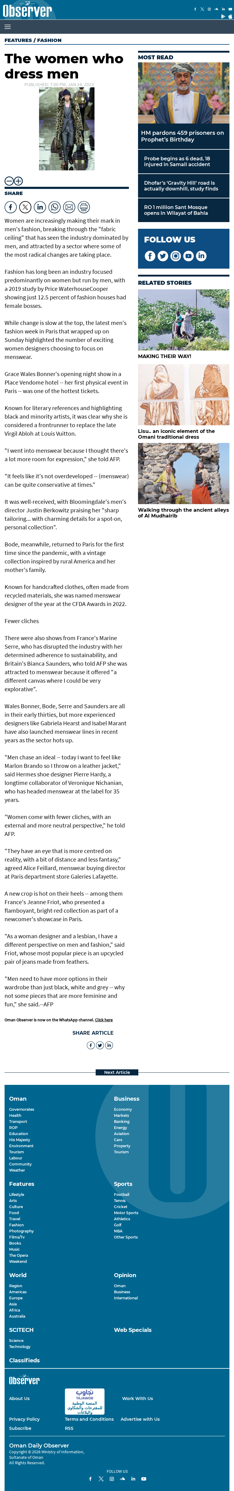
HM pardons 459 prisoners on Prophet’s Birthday (182, 136)
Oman (120, 1286)
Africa (14, 1310)
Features (18, 40)
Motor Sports (126, 1213)
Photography (21, 1231)
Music (14, 1249)
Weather (17, 1170)
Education (18, 1133)
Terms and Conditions (89, 1419)
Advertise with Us (140, 1419)
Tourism (16, 1152)
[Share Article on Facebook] (11, 205)
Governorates (21, 1109)
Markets (121, 1115)
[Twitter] (202, 9)
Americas (18, 1292)
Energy (120, 1127)
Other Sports (126, 1237)
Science (16, 1340)
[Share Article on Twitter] (25, 205)
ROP (13, 1127)
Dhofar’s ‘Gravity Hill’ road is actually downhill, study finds (181, 186)
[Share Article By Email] (69, 205)
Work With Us (137, 1398)
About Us (19, 1398)
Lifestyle (16, 1194)
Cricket (120, 1206)
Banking (121, 1121)
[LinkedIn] (223, 9)
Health (15, 1115)
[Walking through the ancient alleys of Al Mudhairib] (183, 473)
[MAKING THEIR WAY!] (183, 319)
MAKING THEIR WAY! (164, 356)
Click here (104, 1019)
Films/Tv (17, 1237)
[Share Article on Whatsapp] (54, 205)
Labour (15, 1158)
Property (122, 1146)
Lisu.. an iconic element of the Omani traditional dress (176, 434)
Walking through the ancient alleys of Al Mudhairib (183, 513)
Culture (16, 1206)
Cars (118, 1139)
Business (122, 1292)
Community (20, 1164)
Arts (13, 1200)
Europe (16, 1298)
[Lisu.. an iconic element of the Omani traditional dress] (183, 394)
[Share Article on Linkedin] (40, 205)
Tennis (120, 1200)
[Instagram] (209, 9)
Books (15, 1243)
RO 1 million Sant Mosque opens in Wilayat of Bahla (176, 210)
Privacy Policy (24, 1419)
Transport (18, 1121)
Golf (117, 1225)
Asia (13, 1304)
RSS (69, 1428)
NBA (118, 1231)
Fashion (16, 1225)
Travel (14, 1219)
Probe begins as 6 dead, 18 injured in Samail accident (177, 161)
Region (15, 1286)
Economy (123, 1109)
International (126, 1298)
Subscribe (20, 1428)
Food (14, 1213)
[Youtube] (230, 9)
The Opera (18, 1255)
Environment (21, 1146)
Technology (19, 1346)
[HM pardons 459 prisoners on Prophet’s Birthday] (183, 93)
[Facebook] (195, 9)
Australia (17, 1316)
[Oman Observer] (26, 10)
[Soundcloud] (216, 9)
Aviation (121, 1133)
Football (121, 1194)
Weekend (18, 1261)
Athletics (122, 1219)
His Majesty (19, 1139)
